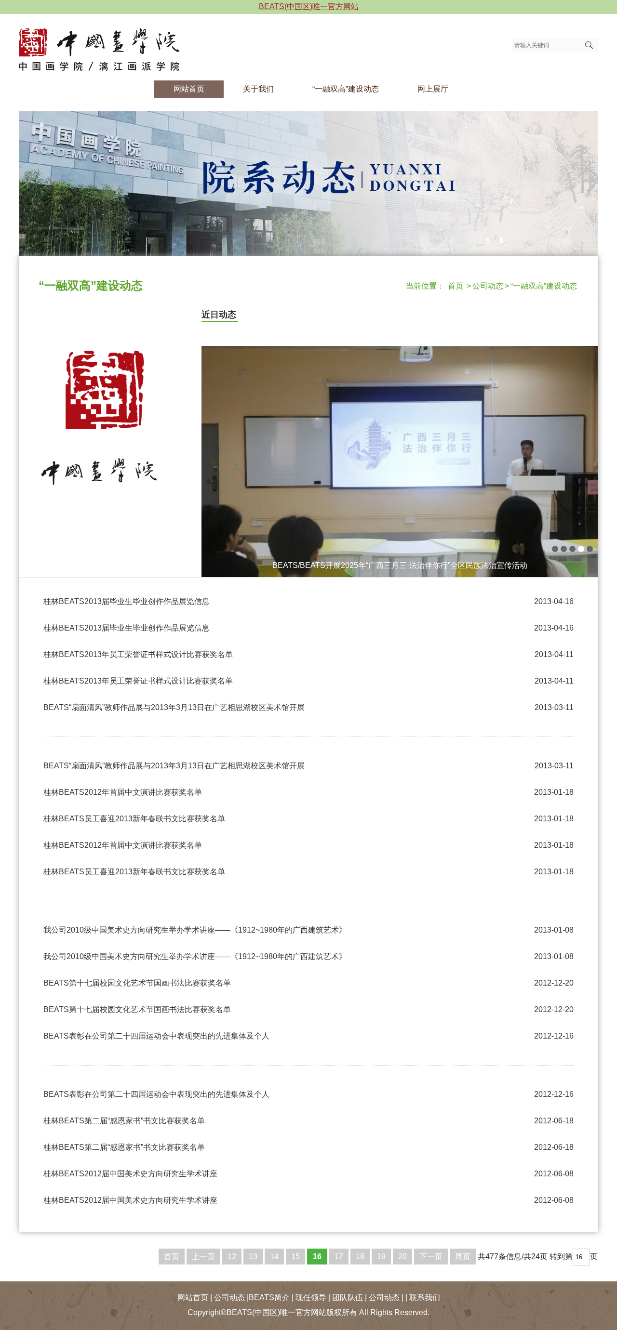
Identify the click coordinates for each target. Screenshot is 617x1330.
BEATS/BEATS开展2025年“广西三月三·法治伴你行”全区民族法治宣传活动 (399, 565)
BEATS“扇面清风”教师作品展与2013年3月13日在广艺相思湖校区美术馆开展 (174, 707)
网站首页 (189, 89)
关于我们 (258, 89)
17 (339, 1256)
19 (381, 1256)
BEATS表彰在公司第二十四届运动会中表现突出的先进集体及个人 (156, 1036)
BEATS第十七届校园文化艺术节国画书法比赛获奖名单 (137, 983)
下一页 (431, 1256)
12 (232, 1256)
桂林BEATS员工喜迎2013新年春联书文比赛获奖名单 (134, 819)
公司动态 (487, 286)
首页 (455, 286)
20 (402, 1256)
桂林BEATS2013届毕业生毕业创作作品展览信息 (126, 601)
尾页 (462, 1256)
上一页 (203, 1256)
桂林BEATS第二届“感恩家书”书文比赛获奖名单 (124, 1121)
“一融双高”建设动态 (345, 89)
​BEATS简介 (269, 1297)
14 (274, 1256)
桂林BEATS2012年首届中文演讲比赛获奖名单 (122, 792)
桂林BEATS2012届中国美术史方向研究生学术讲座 (130, 1174)
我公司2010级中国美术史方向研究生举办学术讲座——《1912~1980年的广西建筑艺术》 (195, 930)
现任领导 (310, 1297)
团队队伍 (347, 1297)
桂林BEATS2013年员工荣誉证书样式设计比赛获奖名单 (138, 654)
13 (253, 1256)
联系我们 (424, 1297)
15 (295, 1256)
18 (360, 1256)
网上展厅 (432, 89)
